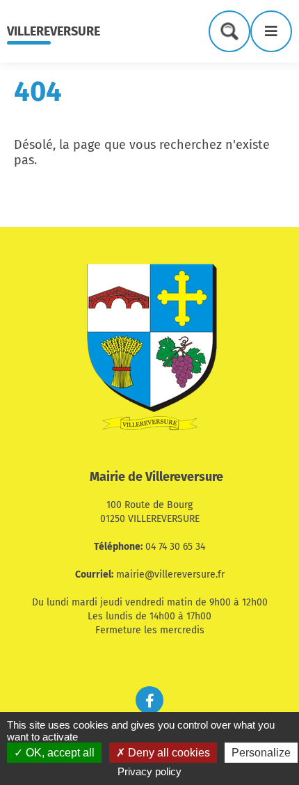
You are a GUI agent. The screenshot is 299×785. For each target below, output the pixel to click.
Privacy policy (149, 771)
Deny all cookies (167, 753)
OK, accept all (59, 753)
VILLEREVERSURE (53, 31)
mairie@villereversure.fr (170, 574)
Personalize (261, 753)
